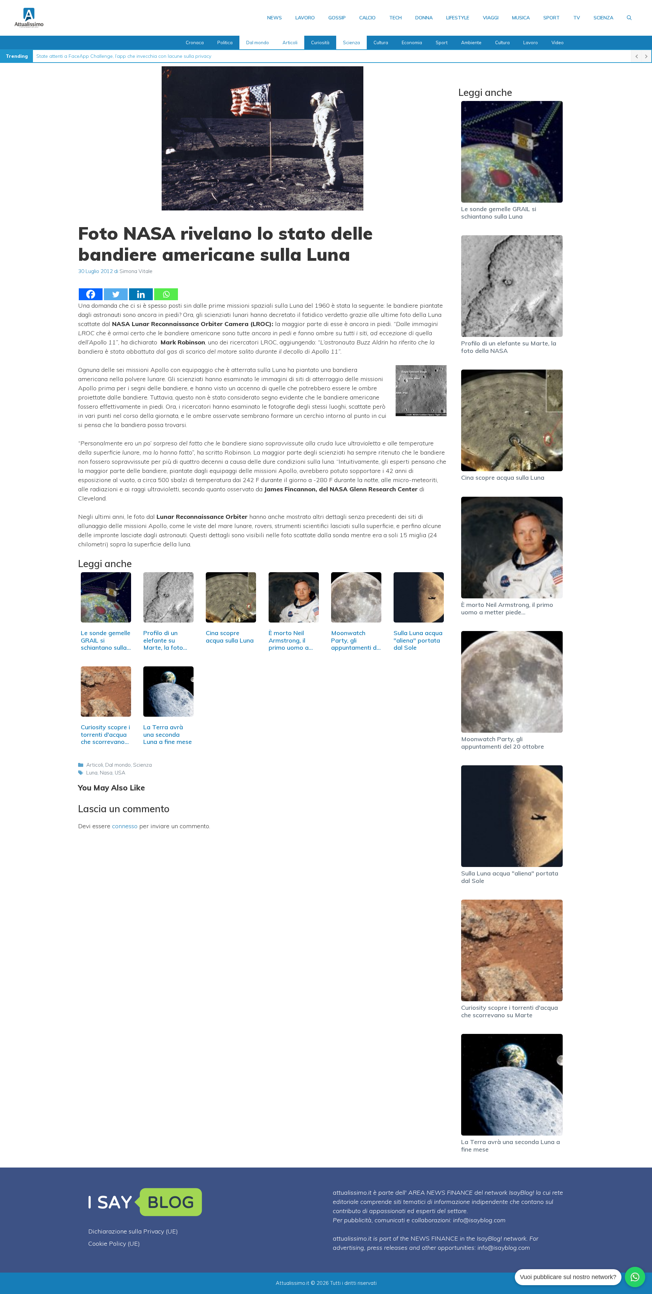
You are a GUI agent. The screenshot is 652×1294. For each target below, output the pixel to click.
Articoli (290, 42)
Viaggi (491, 18)
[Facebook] (91, 294)
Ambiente (471, 42)
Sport (551, 18)
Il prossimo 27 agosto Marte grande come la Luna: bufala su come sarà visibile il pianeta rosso (142, 56)
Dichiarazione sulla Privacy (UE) (133, 1231)
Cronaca (195, 42)
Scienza (603, 18)
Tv (576, 18)
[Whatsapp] (166, 294)
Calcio (367, 18)
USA (120, 772)
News (274, 18)
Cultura (381, 42)
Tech (395, 18)
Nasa (106, 772)
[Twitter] (116, 294)
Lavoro (305, 18)
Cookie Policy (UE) (114, 1243)
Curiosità (320, 42)
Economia (412, 42)
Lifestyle (457, 18)
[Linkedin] (141, 294)
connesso (125, 826)
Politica (225, 42)
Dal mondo (257, 42)
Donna (424, 18)
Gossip (337, 18)
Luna (91, 772)
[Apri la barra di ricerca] (629, 17)
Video (557, 42)
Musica (521, 18)
